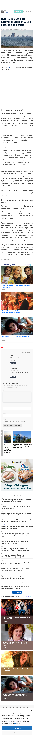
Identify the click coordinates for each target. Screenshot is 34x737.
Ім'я (4, 406)
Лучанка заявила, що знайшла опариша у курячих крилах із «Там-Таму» (15, 562)
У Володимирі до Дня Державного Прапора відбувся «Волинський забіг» (16, 514)
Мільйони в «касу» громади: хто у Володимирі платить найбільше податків (17, 500)
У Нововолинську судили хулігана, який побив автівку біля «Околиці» (17, 527)
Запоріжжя (17, 29)
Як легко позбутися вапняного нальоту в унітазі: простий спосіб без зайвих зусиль (15, 549)
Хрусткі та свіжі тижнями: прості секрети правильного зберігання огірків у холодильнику (15, 570)
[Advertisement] (17, 5)
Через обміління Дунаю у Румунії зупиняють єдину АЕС (7, 448)
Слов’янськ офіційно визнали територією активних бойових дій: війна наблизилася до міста (16, 534)
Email (5, 413)
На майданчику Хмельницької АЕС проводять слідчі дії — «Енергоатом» (23, 446)
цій (15, 723)
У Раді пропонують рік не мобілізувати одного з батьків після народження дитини (17, 577)
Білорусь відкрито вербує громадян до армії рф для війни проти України (16, 587)
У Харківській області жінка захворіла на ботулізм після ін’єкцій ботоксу (15, 542)
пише (10, 67)
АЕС (14, 29)
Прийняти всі (17, 728)
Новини (10, 29)
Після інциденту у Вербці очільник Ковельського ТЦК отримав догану (12, 556)
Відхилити (17, 733)
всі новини (17, 592)
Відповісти (13, 363)
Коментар (6, 391)
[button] (31, 710)
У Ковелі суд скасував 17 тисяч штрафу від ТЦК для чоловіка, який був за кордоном (17, 520)
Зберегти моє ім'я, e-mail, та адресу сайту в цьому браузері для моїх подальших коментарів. (17, 420)
